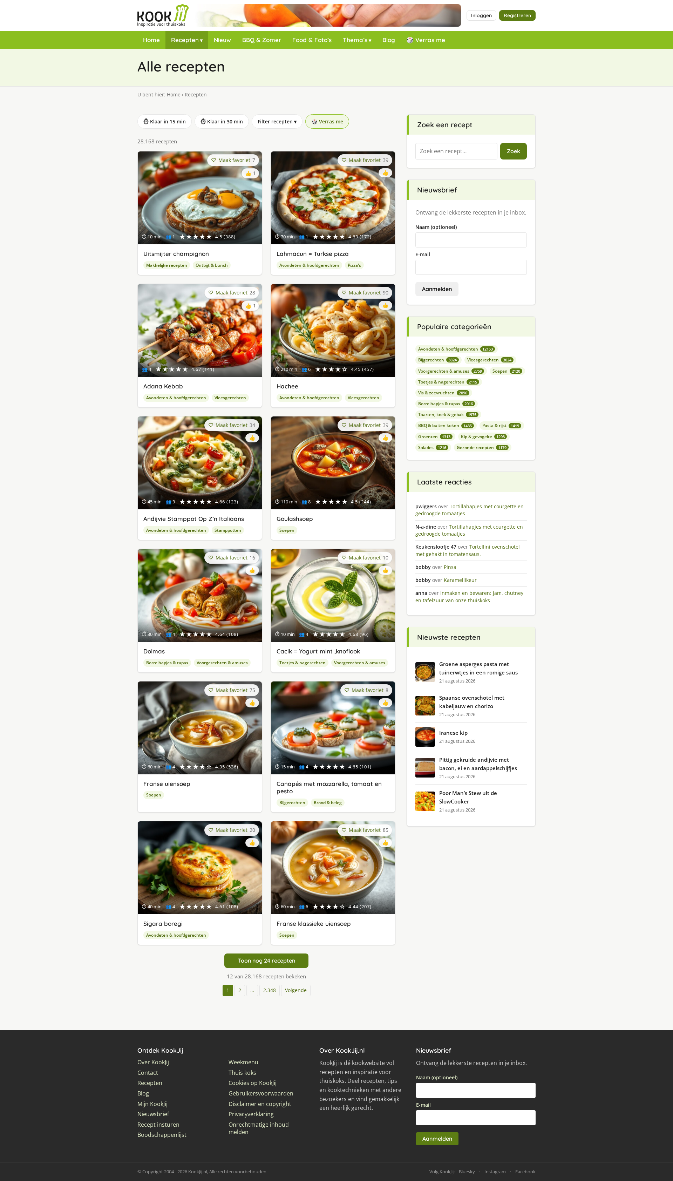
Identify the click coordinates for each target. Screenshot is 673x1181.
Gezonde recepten (482, 447)
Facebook (525, 1171)
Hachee (287, 386)
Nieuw (222, 39)
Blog (388, 39)
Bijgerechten (292, 803)
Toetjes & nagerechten (302, 663)
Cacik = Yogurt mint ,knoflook (318, 651)
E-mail (422, 254)
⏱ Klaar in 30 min (221, 121)
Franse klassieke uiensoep (314, 923)
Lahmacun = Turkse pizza (313, 253)
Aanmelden (437, 288)
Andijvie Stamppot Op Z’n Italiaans (193, 518)
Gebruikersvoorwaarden (261, 1093)
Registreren (517, 15)
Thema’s (355, 39)
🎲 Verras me (425, 39)
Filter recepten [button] (277, 121)
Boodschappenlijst (161, 1135)
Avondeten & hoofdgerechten (309, 265)
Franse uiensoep (166, 783)
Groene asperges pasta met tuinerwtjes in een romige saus (478, 668)
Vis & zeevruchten (442, 393)
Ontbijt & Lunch (212, 265)
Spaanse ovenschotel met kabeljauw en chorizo (471, 702)
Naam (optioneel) (436, 227)
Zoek (513, 151)
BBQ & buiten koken (445, 425)
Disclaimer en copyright (260, 1104)
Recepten (185, 39)
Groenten (434, 437)
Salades (432, 447)
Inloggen (481, 15)
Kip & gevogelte (483, 437)
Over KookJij (153, 1062)
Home (151, 39)
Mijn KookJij (152, 1104)
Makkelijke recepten (166, 265)
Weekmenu (243, 1062)
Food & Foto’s (312, 39)
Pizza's (354, 265)
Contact (147, 1073)
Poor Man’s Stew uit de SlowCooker (468, 797)
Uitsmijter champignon (176, 253)
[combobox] (456, 151)
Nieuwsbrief (153, 1114)
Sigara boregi (163, 923)
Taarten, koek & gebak (447, 415)
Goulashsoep (295, 518)
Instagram (495, 1171)
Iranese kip (453, 732)
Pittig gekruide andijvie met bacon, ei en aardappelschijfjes (478, 764)
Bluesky (467, 1171)
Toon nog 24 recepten (266, 960)
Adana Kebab (163, 386)
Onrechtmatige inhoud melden (259, 1128)
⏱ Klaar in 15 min (164, 121)
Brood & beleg (328, 803)
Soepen (286, 530)
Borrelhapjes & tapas (167, 663)
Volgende (296, 990)
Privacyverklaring (251, 1114)
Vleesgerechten (230, 398)
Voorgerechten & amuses (222, 663)
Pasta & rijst (500, 425)
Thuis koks (242, 1073)
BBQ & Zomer (261, 39)
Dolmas (154, 651)
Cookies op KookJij (253, 1083)
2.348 (269, 990)
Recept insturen (158, 1124)
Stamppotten (228, 530)
